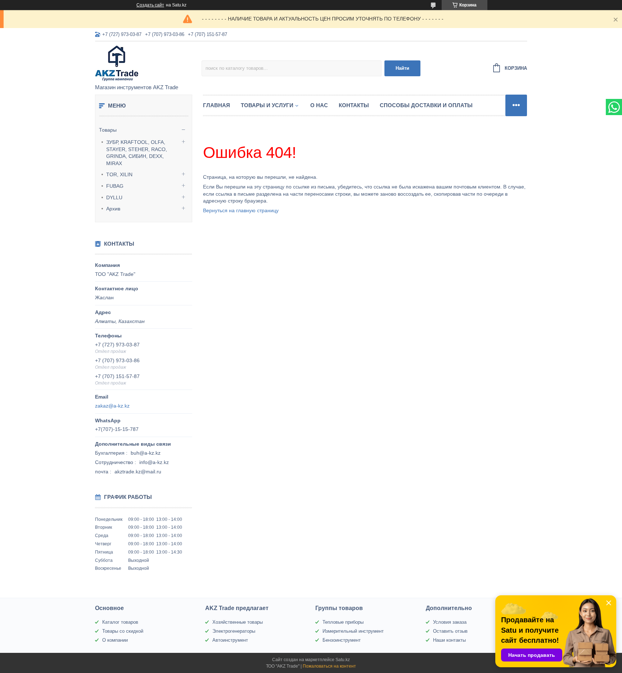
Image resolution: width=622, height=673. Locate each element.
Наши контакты (449, 640)
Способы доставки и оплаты (426, 105)
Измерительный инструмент (353, 631)
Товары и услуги (267, 105)
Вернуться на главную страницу (241, 210)
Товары (108, 130)
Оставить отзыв (450, 631)
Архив (113, 209)
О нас (319, 105)
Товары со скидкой (122, 631)
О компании (115, 640)
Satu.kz (342, 659)
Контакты (354, 105)
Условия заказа (449, 622)
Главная (216, 105)
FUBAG (114, 186)
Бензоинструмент (342, 640)
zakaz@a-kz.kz (112, 406)
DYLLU (114, 197)
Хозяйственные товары (237, 622)
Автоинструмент (230, 640)
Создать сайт (150, 5)
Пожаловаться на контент (329, 666)
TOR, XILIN (119, 174)
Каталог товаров (120, 622)
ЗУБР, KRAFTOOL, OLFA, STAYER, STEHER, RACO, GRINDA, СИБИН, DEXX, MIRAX (136, 152)
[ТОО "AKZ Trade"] (148, 63)
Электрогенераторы (233, 631)
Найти (402, 68)
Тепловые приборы (343, 622)
